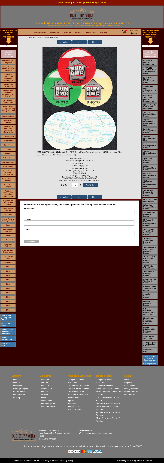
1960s (8, 297)
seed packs (73, 406)
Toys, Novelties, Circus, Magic (8, 251)
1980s (8, 306)
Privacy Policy (91, 32)
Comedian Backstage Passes (147, 296)
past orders (129, 386)
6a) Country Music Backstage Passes (149, 175)
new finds (72, 383)
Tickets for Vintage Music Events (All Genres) (148, 241)
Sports (8, 235)
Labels (8, 149)
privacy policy (18, 395)
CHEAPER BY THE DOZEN (8, 85)
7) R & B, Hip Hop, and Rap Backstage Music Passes (149, 193)
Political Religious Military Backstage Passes (149, 330)
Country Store (8, 141)
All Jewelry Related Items (8, 101)
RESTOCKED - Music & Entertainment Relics (148, 80)
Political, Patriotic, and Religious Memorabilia (8, 193)
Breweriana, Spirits (8, 121)
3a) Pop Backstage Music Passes (149, 145)
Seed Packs (8, 215)
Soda (8, 225)
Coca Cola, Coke (8, 136)
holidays (72, 403)
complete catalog (76, 380)
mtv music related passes (108, 403)
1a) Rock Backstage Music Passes (149, 114)
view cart (44, 383)
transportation (74, 409)
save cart (44, 386)
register (128, 383)
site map (44, 395)
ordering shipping (20, 389)
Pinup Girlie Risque (8, 186)
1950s (8, 293)
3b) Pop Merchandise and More (149, 153)
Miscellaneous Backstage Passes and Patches (148, 320)
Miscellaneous (8, 166)
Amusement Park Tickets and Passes (149, 281)
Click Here (53, 38)
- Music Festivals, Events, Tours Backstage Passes (149, 250)
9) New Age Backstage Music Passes (149, 207)
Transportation (8, 262)
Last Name (27, 230)
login (126, 380)
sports (71, 400)
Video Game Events (147, 350)
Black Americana (8, 116)
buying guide (46, 401)
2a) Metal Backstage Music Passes (149, 131)
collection (44, 380)
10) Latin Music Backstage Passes (149, 214)
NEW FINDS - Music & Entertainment (148, 62)
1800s (8, 267)
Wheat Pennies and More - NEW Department (8, 68)
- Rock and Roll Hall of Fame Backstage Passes (149, 259)
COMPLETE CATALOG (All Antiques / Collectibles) (8, 77)
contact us (17, 386)
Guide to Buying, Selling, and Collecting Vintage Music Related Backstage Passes (150, 360)
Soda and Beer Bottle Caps (8, 230)
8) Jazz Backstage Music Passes (150, 200)
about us (16, 383)
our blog (16, 398)
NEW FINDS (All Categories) (8, 62)
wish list (44, 392)
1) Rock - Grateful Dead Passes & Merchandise (149, 106)
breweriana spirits (76, 392)
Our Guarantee (55, 32)
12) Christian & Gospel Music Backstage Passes (148, 232)
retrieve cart (46, 389)
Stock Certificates (8, 240)
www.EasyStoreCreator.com (139, 460)
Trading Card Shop (8, 257)
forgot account (131, 392)
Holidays (8, 153)
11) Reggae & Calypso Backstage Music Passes (149, 222)
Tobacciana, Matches (8, 245)
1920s (8, 280)
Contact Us (78, 32)
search (43, 398)
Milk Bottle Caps (8, 162)
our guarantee (18, 392)
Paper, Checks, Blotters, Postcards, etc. (8, 172)
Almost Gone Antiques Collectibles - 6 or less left (8, 93)
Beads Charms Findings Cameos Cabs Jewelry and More (8, 109)
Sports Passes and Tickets (148, 337)
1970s (8, 301)
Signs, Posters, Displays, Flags (8, 220)
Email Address (29, 208)
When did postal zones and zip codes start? (7, 331)
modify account (131, 389)
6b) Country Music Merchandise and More (149, 183)
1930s (8, 284)
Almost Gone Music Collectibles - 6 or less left (149, 89)
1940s (8, 288)
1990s (8, 310)
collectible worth (47, 407)
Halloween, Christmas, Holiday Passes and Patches (149, 311)
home (14, 380)
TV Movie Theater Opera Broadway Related (149, 344)
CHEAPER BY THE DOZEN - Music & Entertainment (148, 98)
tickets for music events (107, 389)
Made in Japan (8, 158)
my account (129, 395)
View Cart (103, 32)
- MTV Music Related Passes (149, 267)
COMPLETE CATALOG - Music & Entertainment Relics (150, 70)
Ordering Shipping (40, 32)
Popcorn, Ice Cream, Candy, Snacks (8, 202)
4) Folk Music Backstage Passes (148, 160)
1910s (8, 275)
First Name (27, 219)
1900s (8, 271)
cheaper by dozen (104, 386)
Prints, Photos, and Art (8, 209)
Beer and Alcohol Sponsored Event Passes (149, 288)
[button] (64, 42)
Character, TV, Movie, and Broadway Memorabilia (8, 129)
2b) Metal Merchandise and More (149, 138)
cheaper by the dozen (78, 386)
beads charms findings (78, 389)
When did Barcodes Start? (7, 338)
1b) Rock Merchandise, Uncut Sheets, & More (149, 122)
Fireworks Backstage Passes (147, 303)
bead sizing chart (48, 404)
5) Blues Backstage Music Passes (149, 168)
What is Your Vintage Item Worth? (6, 317)
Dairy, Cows (8, 145)
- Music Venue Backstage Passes (148, 273)
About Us (67, 32)
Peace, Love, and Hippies (8, 179)
